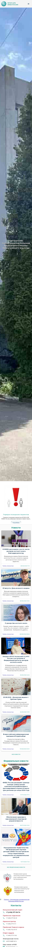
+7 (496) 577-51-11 (11, 924)
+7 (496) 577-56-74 (13, 912)
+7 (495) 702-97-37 (11, 929)
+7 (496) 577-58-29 (11, 918)
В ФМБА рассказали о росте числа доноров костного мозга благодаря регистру (16, 551)
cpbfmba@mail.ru (11, 941)
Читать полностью (8, 566)
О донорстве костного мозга (16, 623)
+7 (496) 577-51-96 (11, 935)
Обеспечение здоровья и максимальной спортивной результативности (16, 819)
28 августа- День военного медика (16, 588)
